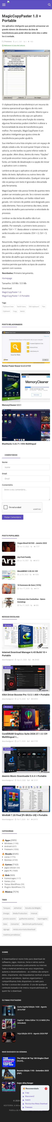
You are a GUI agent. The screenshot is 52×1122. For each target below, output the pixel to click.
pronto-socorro (9, 918)
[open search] (48, 4)
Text (43, 307)
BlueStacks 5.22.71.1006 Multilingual (19, 444)
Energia (6, 913)
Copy (15, 311)
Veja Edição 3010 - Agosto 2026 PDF (32, 1033)
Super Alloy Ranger (25, 1083)
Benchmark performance (32, 924)
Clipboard (6, 311)
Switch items (21, 307)
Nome (4, 462)
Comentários (11, 455)
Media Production (20, 913)
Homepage (7, 278)
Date (5, 924)
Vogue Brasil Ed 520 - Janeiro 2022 (32, 543)
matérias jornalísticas (11, 934)
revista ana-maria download (24, 929)
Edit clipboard (34, 307)
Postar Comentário (12, 517)
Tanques (6, 908)
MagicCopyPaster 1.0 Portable (15, 295)
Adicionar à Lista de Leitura (14, 45)
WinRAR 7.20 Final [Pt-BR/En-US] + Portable (24, 815)
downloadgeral (7, 660)
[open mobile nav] (4, 4)
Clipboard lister (8, 307)
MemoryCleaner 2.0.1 (11, 405)
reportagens (42, 918)
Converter (15, 924)
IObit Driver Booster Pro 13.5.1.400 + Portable (25, 694)
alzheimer (18, 908)
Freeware (8, 41)
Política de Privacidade (19, 1110)
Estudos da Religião (33, 908)
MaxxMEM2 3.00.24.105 (27, 571)
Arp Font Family (24, 557)
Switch (22, 311)
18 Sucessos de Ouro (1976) (29, 585)
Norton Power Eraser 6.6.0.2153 (16, 366)
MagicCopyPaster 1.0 (11, 292)
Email (4, 473)
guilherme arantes (26, 918)
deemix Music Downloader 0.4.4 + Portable (24, 776)
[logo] (26, 5)
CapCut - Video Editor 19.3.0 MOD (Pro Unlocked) (33, 1021)
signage (6, 929)
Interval (34, 913)
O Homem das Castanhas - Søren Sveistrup (31, 600)
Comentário (7, 485)
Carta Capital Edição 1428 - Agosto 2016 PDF (32, 1008)
